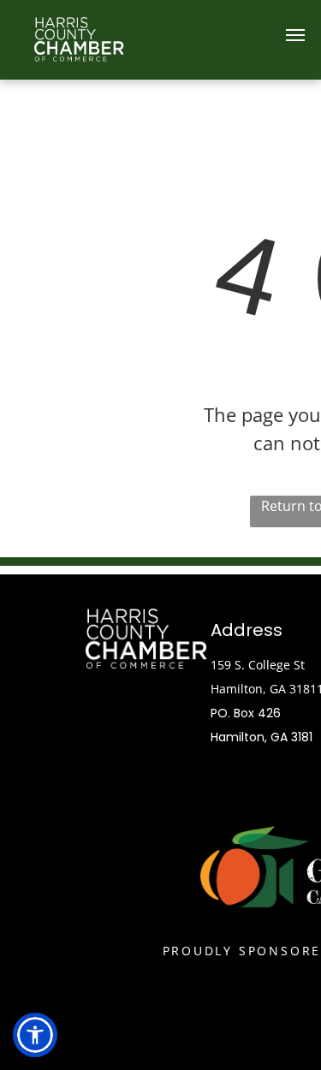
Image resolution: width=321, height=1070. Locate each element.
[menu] (295, 35)
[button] (35, 1035)
